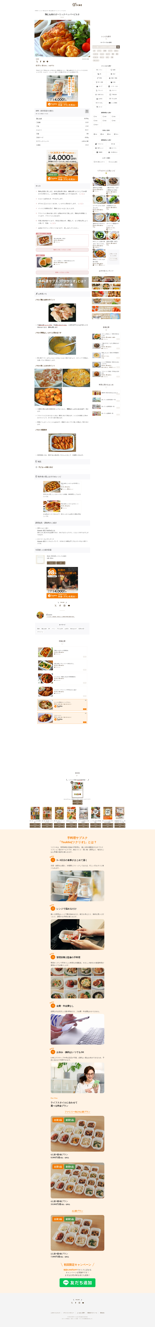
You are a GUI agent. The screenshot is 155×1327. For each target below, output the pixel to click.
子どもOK (60, 628)
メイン (53, 628)
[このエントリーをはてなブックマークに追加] (43, 61)
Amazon (39, 530)
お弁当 (66, 628)
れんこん (102, 57)
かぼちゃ (116, 50)
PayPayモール (50, 530)
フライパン (40, 632)
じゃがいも (95, 54)
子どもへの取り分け (45, 467)
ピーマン (99, 50)
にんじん (102, 54)
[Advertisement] (62, 747)
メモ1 (82, 194)
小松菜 (104, 50)
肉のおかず (73, 628)
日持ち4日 (81, 628)
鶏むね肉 (39, 118)
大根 (112, 57)
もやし (107, 57)
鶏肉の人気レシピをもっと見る (62, 249)
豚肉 (117, 54)
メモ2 (80, 203)
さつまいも (95, 57)
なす (94, 50)
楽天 (44, 530)
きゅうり (108, 54)
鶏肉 (38, 628)
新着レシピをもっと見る (62, 272)
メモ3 (53, 223)
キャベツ (110, 50)
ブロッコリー (96, 60)
